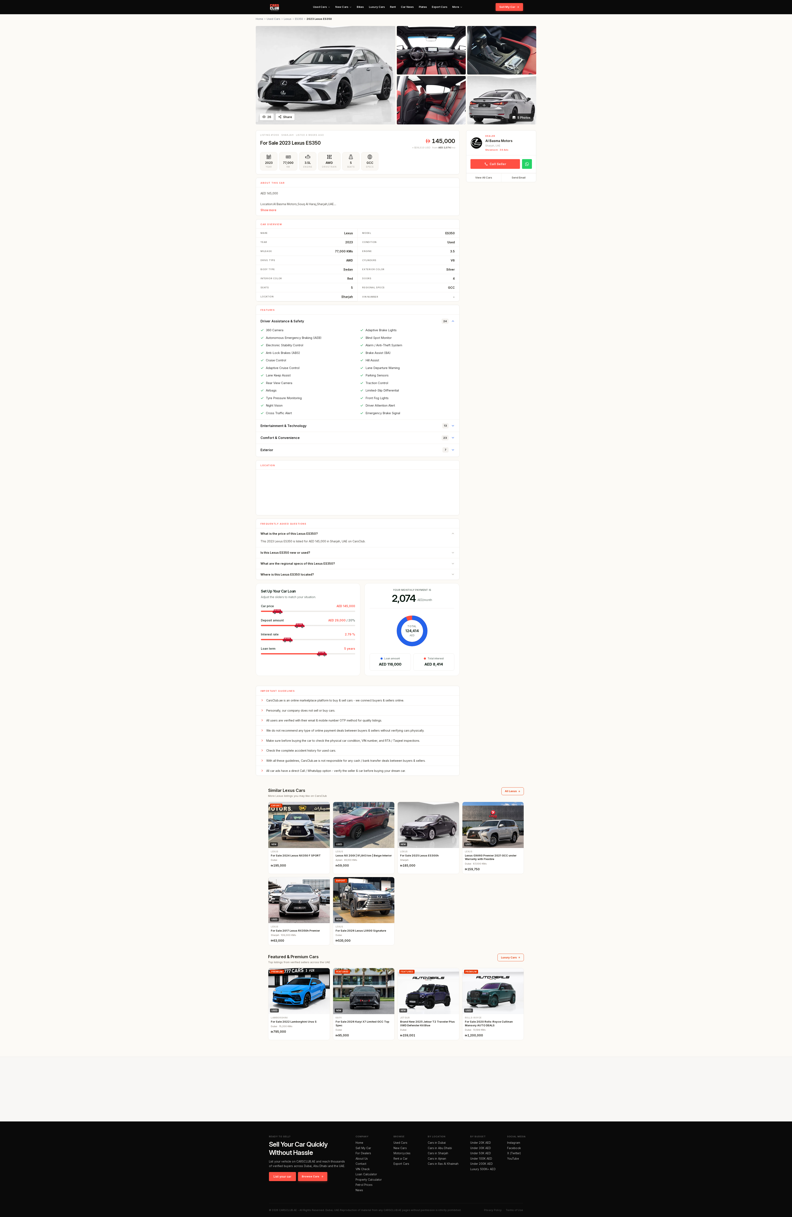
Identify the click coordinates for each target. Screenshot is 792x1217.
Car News (407, 6)
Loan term (268, 648)
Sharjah (347, 296)
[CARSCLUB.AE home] (274, 7)
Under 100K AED (481, 1158)
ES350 (299, 18)
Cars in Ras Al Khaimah (443, 1164)
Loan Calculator (366, 1174)
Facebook (514, 1148)
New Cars (341, 6)
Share (287, 117)
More (455, 6)
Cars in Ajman (437, 1158)
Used (451, 242)
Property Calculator (369, 1179)
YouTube (513, 1158)
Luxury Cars (377, 6)
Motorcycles (402, 1153)
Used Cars (320, 6)
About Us (362, 1158)
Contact (361, 1164)
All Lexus (511, 791)
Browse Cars (310, 1176)
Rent (393, 6)
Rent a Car (401, 1158)
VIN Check (363, 1169)
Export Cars (439, 6)
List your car (282, 1176)
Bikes (360, 6)
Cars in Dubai (437, 1142)
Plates (423, 6)
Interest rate (270, 634)
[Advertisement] (501, 214)
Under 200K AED (481, 1164)
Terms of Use (514, 1210)
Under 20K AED (480, 1142)
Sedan (348, 269)
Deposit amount (272, 620)
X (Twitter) (514, 1153)
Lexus (287, 18)
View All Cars (483, 177)
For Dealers (363, 1153)
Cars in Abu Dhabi (440, 1148)
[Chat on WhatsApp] (527, 164)
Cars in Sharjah (438, 1153)
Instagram (513, 1142)
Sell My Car (507, 6)
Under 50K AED (480, 1153)
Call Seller (498, 164)
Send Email (519, 177)
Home (259, 18)
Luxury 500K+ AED (483, 1169)
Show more (268, 210)
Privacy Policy (493, 1210)
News (359, 1190)
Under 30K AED (480, 1148)
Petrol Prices (364, 1185)
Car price (267, 606)
